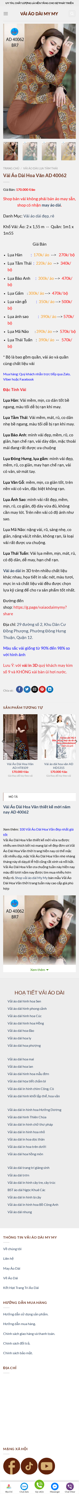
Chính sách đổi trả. (16, 1343)
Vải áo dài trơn (18, 1175)
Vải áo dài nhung (20, 1212)
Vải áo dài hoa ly (19, 1038)
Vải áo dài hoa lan (20, 1066)
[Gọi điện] (39, 1485)
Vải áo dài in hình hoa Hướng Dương (34, 1110)
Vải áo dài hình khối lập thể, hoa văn (34, 1096)
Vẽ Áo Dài (10, 1278)
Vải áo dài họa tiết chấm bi (27, 1081)
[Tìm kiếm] (72, 13)
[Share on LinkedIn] (49, 689)
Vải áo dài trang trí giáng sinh (29, 1168)
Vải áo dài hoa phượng (24, 1045)
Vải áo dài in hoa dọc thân (26, 1139)
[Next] (69, 81)
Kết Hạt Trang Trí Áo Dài (21, 1288)
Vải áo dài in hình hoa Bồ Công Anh (33, 1204)
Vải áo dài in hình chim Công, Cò (31, 1089)
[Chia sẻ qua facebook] (19, 689)
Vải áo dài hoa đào (21, 1030)
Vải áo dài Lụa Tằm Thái (40, 168)
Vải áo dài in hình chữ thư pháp (30, 1124)
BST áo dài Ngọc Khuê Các (26, 1190)
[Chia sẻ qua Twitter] (27, 689)
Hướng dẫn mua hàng (19, 1324)
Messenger (55, 1491)
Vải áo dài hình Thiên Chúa (27, 1117)
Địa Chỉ (8, 1491)
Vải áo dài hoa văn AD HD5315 (58, 765)
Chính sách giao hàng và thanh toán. (29, 1334)
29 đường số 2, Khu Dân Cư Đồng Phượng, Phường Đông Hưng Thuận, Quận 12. (34, 631)
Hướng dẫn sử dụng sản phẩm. (25, 1314)
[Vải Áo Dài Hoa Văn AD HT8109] (20, 737)
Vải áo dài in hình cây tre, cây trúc (31, 1182)
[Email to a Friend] (34, 689)
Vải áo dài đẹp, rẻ (38, 215)
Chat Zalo (24, 1491)
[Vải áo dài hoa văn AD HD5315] (59, 737)
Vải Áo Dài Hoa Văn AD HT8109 (20, 765)
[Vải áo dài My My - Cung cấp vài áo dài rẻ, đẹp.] (40, 13)
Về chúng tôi (12, 1249)
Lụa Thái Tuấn (20, 339)
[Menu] (5, 13)
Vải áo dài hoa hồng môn (25, 1154)
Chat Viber (70, 1491)
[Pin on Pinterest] (42, 689)
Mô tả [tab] (13, 796)
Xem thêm (37, 970)
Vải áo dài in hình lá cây (24, 1197)
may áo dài (51, 205)
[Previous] (10, 81)
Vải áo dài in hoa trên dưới (27, 1147)
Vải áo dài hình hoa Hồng (26, 1023)
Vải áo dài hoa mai (21, 1059)
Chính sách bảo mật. (18, 1353)
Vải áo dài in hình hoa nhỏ (26, 1132)
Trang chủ (11, 168)
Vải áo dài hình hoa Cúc (25, 1016)
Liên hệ (8, 1258)
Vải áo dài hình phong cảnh (27, 1008)
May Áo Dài (11, 1268)
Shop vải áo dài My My (31, 878)
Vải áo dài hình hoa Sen (24, 1001)
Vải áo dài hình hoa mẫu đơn (28, 1074)
